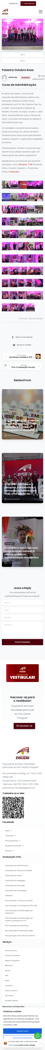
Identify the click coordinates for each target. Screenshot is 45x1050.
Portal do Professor (12, 955)
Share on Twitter (24, 345)
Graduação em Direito (13, 875)
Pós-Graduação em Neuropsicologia (19, 930)
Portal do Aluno (11, 950)
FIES (6, 975)
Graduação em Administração (16, 865)
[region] (22, 1028)
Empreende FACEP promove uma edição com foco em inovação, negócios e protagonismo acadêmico (21, 425)
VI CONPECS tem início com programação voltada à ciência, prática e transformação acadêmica (21, 552)
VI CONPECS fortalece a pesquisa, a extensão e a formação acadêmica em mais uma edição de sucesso (20, 489)
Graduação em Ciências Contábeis (18, 870)
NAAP (7, 980)
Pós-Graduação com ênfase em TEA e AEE (21, 905)
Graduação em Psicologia (15, 885)
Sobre (7, 830)
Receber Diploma (11, 1000)
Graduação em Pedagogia (15, 880)
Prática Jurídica (11, 990)
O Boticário (14, 171)
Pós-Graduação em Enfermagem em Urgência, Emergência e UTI (19, 919)
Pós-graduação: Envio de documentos (20, 935)
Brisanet (23, 164)
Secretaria (9, 995)
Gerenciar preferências (22, 1038)
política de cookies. (27, 1045)
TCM (30, 164)
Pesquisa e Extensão (13, 846)
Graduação (9, 835)
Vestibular (9, 895)
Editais (7, 970)
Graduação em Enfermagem (16, 890)
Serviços (8, 851)
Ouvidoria (8, 985)
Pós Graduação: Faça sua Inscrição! (19, 900)
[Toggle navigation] (40, 12)
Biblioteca (9, 965)
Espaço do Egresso (12, 960)
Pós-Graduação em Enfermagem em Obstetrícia (19, 911)
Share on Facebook (24, 337)
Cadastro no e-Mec (13, 793)
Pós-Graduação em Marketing (16, 925)
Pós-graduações (11, 840)
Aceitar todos (22, 1031)
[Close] (40, 1043)
